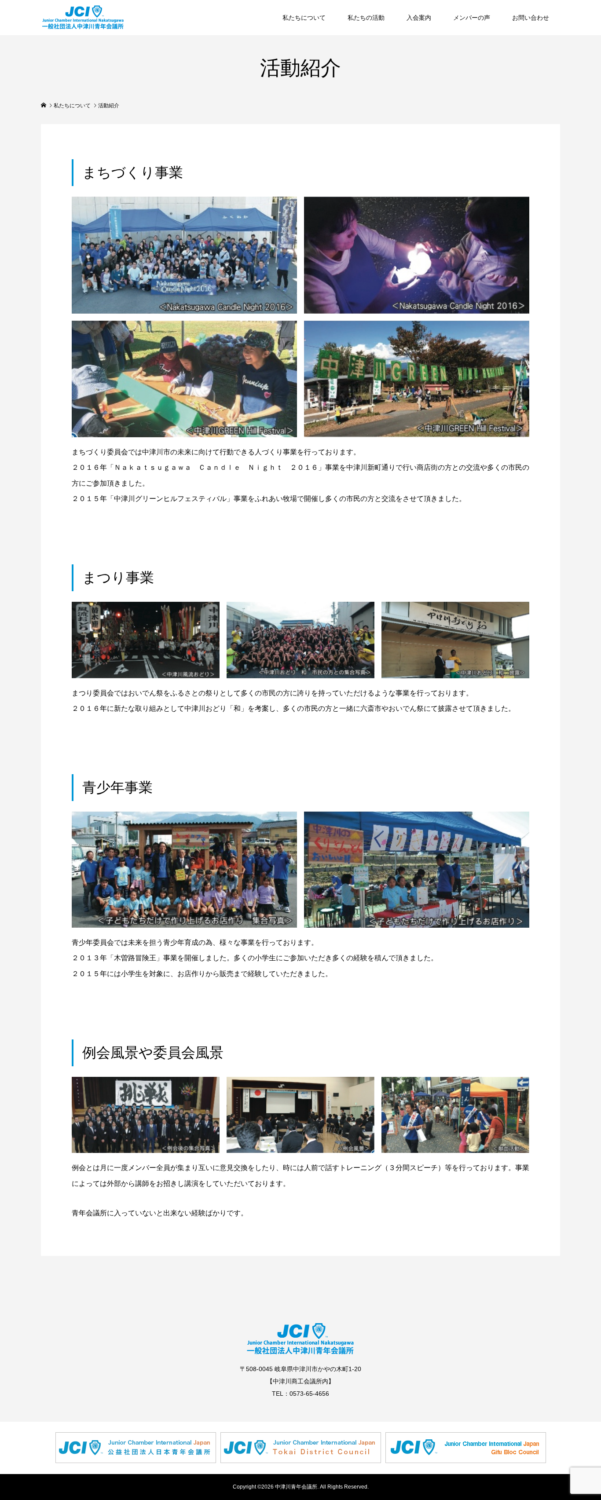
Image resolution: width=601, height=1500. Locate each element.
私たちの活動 (366, 17)
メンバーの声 (471, 17)
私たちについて (304, 17)
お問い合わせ (530, 17)
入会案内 (419, 17)
